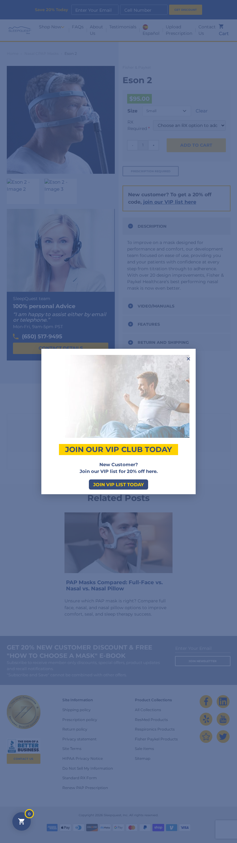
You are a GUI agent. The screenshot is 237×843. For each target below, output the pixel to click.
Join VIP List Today (118, 484)
